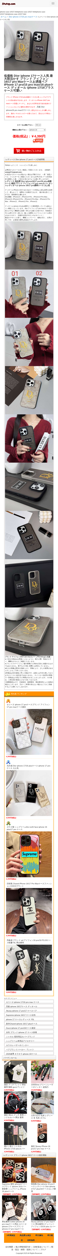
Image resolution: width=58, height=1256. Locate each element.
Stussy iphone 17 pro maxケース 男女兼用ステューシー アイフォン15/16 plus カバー (43, 1224)
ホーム (3, 17)
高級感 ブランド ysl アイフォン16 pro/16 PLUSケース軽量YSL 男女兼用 (29, 941)
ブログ (43, 1249)
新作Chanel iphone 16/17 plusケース (21, 1024)
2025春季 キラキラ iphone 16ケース (21, 1054)
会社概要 (9, 1247)
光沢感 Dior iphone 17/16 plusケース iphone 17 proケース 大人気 (28, 767)
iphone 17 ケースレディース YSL (20, 1019)
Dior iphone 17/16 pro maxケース (23, 17)
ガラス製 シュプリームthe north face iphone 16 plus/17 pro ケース (27, 828)
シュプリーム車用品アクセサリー (20, 1041)
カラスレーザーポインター (17, 1045)
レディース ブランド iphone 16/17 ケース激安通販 (25, 1155)
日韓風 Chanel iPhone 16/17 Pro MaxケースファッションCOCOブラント (29, 885)
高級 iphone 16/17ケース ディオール (21, 1006)
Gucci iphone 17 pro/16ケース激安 (20, 1028)
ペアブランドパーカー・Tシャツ (20, 1049)
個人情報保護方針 (23, 1247)
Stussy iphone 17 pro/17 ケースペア (21, 1011)
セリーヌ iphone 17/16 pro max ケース (22, 1002)
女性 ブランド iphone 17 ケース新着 (21, 1032)
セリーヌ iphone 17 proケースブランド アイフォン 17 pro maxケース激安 (28, 705)
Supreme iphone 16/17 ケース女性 (21, 1015)
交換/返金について (41, 1247)
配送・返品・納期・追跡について (32, 1248)
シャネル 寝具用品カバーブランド (20, 1037)
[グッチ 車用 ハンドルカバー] (15, 1102)
